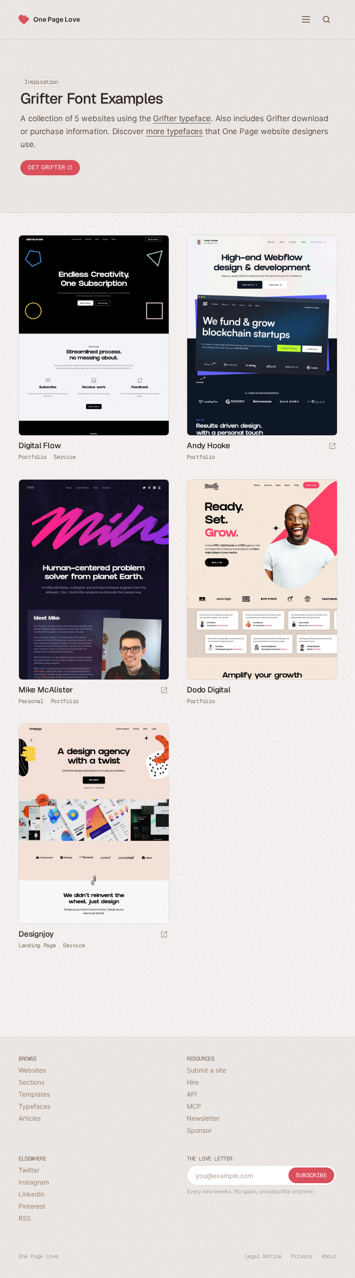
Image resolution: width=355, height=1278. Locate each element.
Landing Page (36, 945)
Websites (32, 1070)
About (329, 1256)
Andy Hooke (208, 445)
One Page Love (56, 19)
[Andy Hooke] (262, 335)
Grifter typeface (181, 118)
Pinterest (31, 1206)
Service (64, 457)
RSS (24, 1218)
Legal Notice (263, 1256)
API (192, 1094)
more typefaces (174, 131)
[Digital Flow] (93, 335)
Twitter (28, 1170)
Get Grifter (47, 167)
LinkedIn (31, 1194)
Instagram (33, 1182)
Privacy (301, 1256)
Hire (193, 1082)
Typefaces (34, 1106)
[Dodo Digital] (262, 579)
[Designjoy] (93, 823)
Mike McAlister (45, 690)
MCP (194, 1106)
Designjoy (36, 934)
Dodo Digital (209, 690)
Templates (34, 1094)
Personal (30, 701)
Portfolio (32, 457)
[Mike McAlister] (93, 579)
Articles (29, 1118)
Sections (31, 1082)
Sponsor (199, 1130)
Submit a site (206, 1070)
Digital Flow (39, 445)
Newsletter (203, 1118)
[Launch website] (332, 446)
